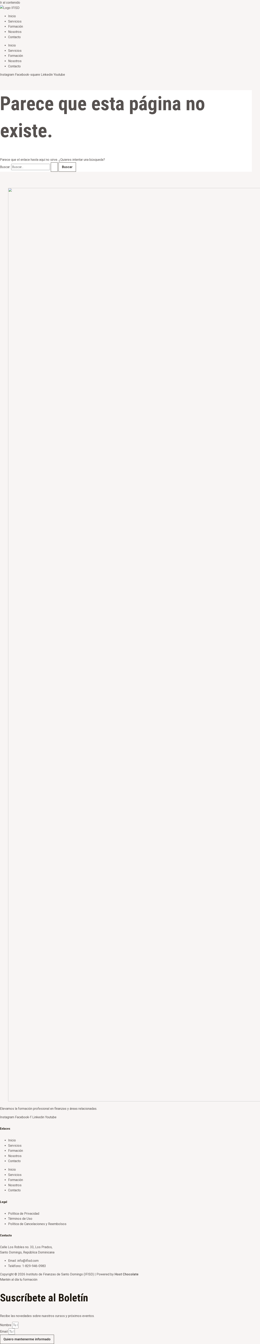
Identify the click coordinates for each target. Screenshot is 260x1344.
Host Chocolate (127, 1274)
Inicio (12, 16)
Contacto (14, 37)
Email (4, 1331)
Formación (15, 26)
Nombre (6, 1325)
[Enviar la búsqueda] (54, 167)
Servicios (15, 21)
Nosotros (15, 32)
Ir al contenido (10, 2)
